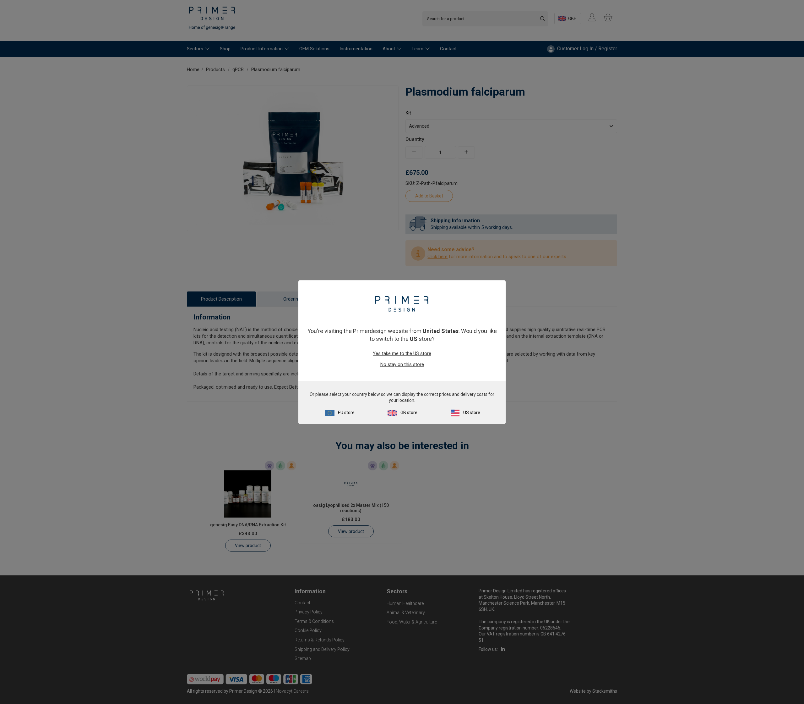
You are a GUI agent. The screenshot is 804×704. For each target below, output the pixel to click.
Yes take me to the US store (402, 354)
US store (471, 412)
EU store (346, 412)
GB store (408, 412)
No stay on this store (402, 365)
